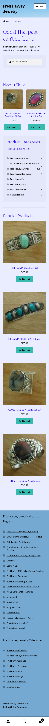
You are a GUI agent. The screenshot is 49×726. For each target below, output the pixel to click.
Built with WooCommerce (15, 707)
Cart (38, 719)
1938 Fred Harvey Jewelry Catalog (22, 531)
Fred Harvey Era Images (17, 576)
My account (12, 597)
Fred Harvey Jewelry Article (19, 581)
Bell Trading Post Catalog (19, 542)
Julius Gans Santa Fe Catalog (20, 591)
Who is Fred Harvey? (16, 628)
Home (8, 21)
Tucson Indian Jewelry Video (20, 617)
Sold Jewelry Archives (20, 189)
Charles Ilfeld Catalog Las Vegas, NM (24, 555)
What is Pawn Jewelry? (17, 623)
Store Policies (13, 612)
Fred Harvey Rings (18, 184)
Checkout (11, 560)
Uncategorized (17, 194)
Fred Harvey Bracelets (20, 158)
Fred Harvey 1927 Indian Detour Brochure (26, 571)
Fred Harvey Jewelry (14, 8)
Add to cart (12, 127)
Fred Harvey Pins (17, 179)
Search (24, 721)
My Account (8, 721)
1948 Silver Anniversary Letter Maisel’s (24, 536)
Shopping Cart (13, 607)
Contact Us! (12, 565)
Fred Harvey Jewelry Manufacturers (23, 586)
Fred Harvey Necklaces (20, 173)
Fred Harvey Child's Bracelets (27, 163)
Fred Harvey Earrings (19, 168)
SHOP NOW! (12, 602)
